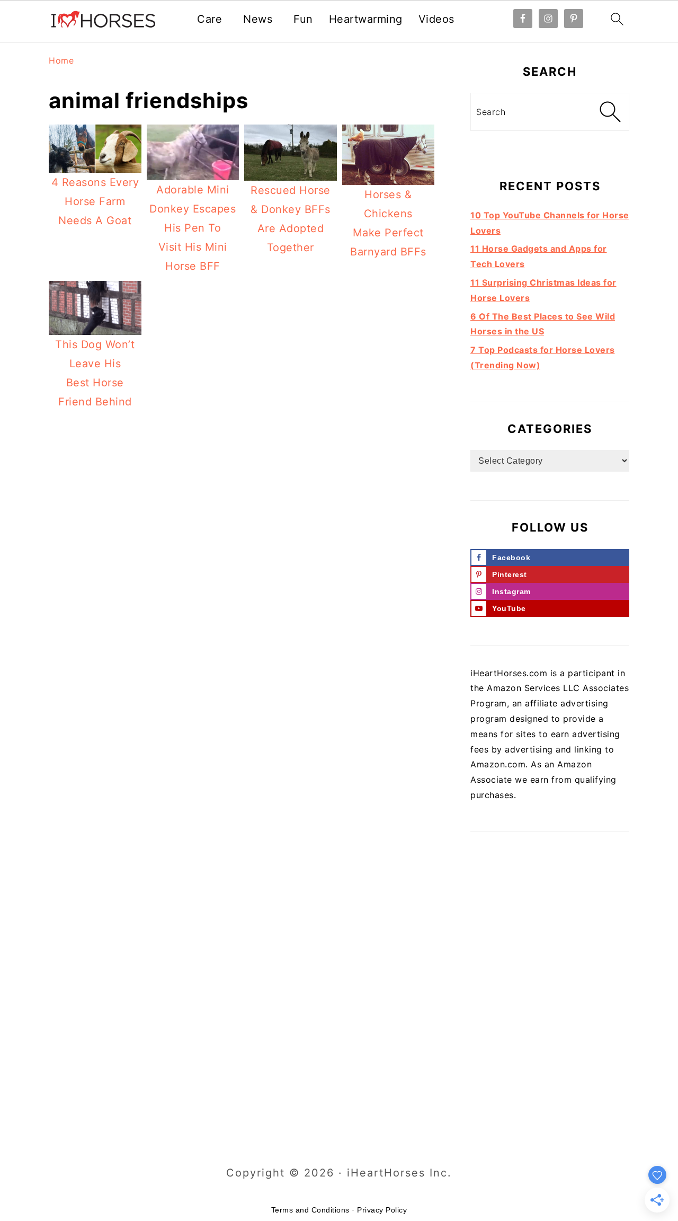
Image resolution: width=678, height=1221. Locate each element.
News (257, 19)
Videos (436, 19)
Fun (303, 19)
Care (209, 19)
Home (61, 60)
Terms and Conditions (310, 1210)
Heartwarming (366, 19)
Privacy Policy (382, 1210)
